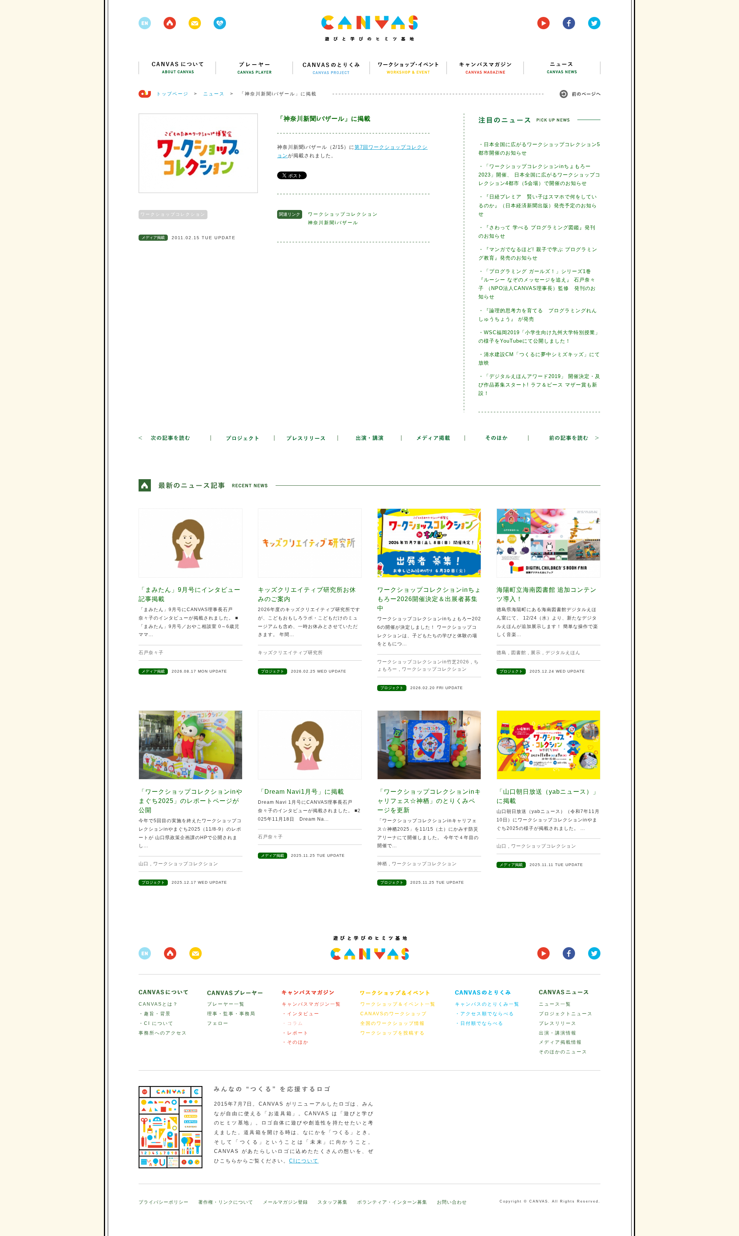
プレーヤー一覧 (226, 1004)
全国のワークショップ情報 (392, 1023)
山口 (144, 863)
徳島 (502, 652)
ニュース (214, 94)
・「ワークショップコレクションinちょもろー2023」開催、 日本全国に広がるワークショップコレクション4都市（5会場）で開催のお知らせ (539, 174)
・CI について (156, 1023)
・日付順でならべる (479, 1023)
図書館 (518, 652)
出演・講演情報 (558, 1033)
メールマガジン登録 (285, 1202)
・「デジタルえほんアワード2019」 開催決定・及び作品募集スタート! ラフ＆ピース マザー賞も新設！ (539, 384)
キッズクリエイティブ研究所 (290, 652)
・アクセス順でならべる (484, 1013)
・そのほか (295, 1042)
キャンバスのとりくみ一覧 (487, 1004)
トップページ (172, 94)
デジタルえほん (562, 652)
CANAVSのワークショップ (393, 1013)
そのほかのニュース (563, 1051)
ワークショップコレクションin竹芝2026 (423, 662)
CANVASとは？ (158, 1004)
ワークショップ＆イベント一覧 (398, 1004)
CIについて (304, 1161)
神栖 (382, 863)
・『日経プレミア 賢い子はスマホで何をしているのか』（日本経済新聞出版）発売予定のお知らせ (537, 205)
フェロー (218, 1023)
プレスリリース (558, 1023)
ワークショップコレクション (173, 214)
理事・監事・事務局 (231, 1013)
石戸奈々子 (151, 652)
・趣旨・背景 (155, 1013)
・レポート (295, 1033)
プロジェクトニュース (566, 1013)
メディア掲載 (153, 237)
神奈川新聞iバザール (333, 222)
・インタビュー (300, 1013)
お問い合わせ (452, 1202)
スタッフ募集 (333, 1202)
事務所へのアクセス (163, 1033)
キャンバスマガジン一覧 (311, 1004)
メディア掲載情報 (560, 1042)
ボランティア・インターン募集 (392, 1202)
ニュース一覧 (555, 1004)
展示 (536, 652)
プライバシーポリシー (164, 1202)
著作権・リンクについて (225, 1202)
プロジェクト (272, 671)
